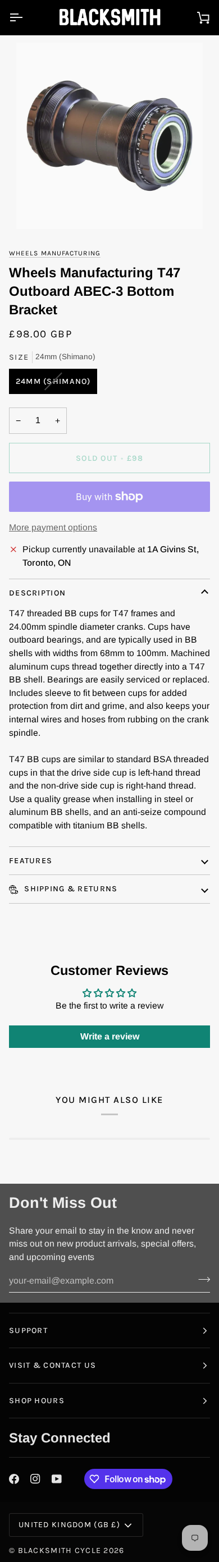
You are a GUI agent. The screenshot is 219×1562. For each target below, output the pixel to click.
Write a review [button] (109, 1036)
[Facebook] (14, 1479)
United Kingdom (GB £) (69, 1524)
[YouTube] (57, 1479)
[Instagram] (35, 1479)
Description (37, 593)
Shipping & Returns (69, 889)
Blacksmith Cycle (60, 1550)
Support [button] (28, 1330)
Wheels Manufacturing (55, 253)
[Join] (200, 1279)
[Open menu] (26, 17)
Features (30, 860)
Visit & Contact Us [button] (52, 1365)
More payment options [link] (53, 527)
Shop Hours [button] (37, 1400)
